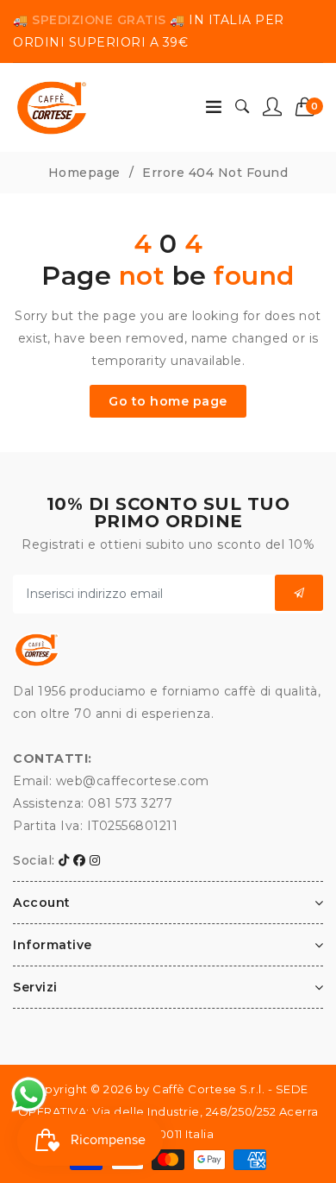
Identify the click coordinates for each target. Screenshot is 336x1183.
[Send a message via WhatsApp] (29, 1094)
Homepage (84, 172)
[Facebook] (79, 860)
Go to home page (168, 401)
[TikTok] (64, 860)
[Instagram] (95, 860)
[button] (310, 107)
